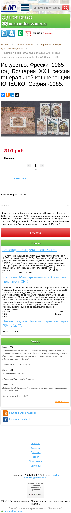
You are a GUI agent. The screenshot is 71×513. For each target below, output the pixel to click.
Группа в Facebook (20, 419)
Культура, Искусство (12, 48)
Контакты (35, 465)
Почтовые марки (25, 44)
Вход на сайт (4, 33)
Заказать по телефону (20, 33)
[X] (17, 95)
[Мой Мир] (12, 95)
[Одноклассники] (8, 95)
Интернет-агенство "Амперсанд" (44, 508)
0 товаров (47, 33)
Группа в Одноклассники (23, 412)
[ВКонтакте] (3, 95)
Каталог (5, 44)
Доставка (36, 452)
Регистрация (11, 33)
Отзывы (35, 447)
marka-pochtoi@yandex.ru (28, 23)
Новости (35, 456)
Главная (35, 443)
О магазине (35, 461)
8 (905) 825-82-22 (20, 17)
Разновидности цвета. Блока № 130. (29, 250)
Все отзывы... (62, 401)
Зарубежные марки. (51, 44)
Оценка (35, 233)
